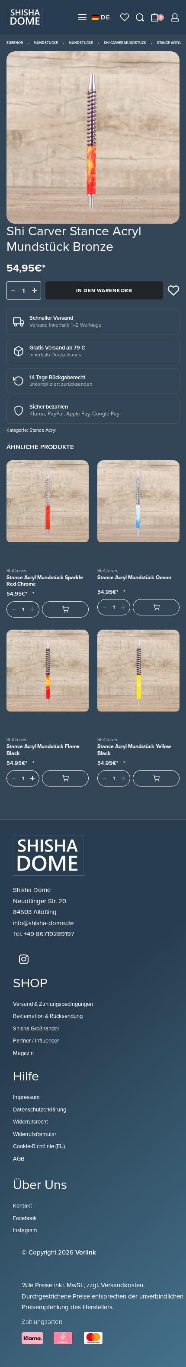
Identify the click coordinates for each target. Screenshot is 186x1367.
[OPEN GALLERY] (93, 137)
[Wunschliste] (124, 17)
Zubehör (14, 43)
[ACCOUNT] (175, 17)
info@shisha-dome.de (44, 923)
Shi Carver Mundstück (125, 43)
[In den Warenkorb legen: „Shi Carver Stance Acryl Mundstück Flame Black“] (65, 778)
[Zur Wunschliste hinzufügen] (173, 290)
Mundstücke (46, 43)
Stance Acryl (169, 43)
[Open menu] (82, 17)
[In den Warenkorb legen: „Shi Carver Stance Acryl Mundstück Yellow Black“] (156, 778)
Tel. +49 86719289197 (43, 934)
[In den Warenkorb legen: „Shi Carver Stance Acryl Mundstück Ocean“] (156, 607)
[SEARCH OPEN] (139, 17)
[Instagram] (24, 959)
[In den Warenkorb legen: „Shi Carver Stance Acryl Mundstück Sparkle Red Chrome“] (65, 609)
